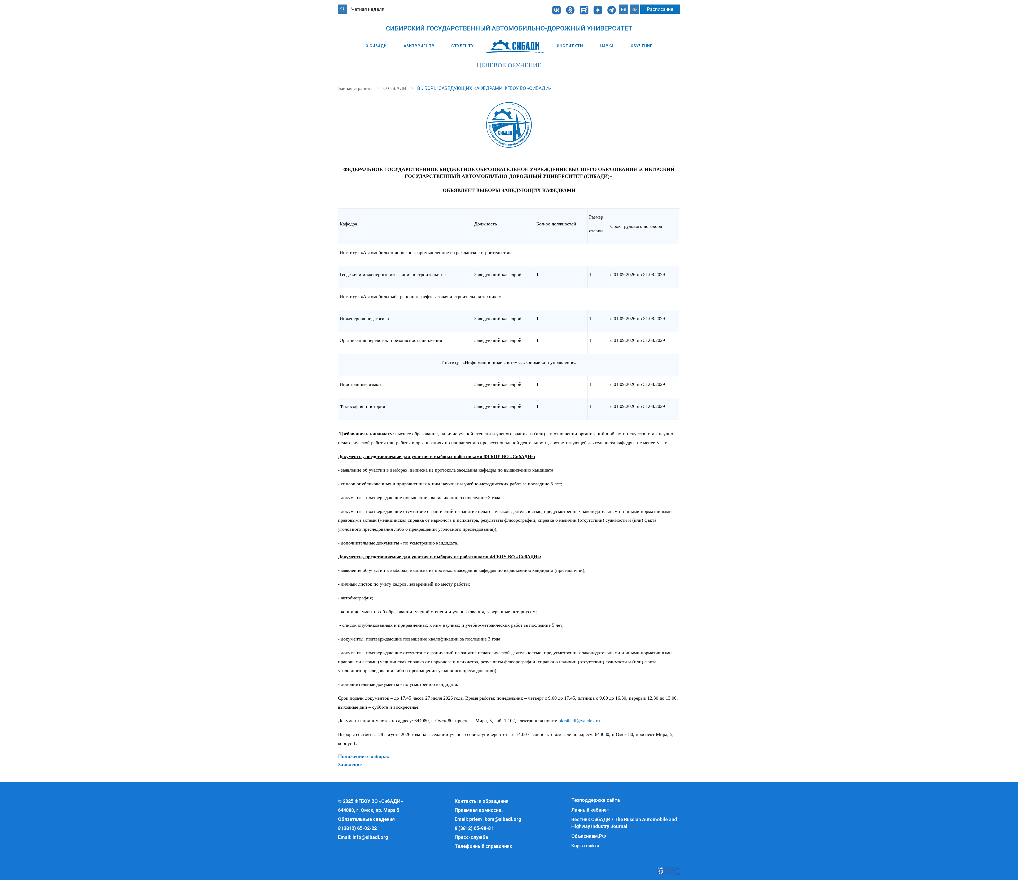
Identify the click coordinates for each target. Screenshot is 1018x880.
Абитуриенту (419, 46)
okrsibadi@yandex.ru (579, 720)
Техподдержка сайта (595, 800)
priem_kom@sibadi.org (495, 819)
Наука (607, 46)
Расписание (660, 9)
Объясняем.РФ (588, 836)
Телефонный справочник (483, 846)
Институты (570, 46)
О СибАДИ (376, 46)
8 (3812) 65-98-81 (474, 828)
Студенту (462, 46)
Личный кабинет (590, 810)
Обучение (642, 46)
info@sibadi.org (370, 837)
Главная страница (355, 88)
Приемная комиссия (478, 810)
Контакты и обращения (481, 801)
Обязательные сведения (366, 819)
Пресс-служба (471, 837)
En (623, 9)
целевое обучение (509, 65)
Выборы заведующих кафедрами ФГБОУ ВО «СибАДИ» (484, 88)
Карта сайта (585, 845)
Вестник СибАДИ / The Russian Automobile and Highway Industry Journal (624, 823)
